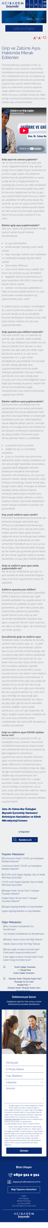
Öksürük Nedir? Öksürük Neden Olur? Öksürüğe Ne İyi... (24, 988)
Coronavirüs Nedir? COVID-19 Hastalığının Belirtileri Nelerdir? (22, 867)
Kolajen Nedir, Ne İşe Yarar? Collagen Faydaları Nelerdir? (19, 899)
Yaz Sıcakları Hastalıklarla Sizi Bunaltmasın (23, 934)
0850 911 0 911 (26, 1175)
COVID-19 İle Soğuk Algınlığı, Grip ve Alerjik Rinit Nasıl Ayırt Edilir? (22, 883)
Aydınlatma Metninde (12, 1119)
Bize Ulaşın (24, 1167)
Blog (37, 19)
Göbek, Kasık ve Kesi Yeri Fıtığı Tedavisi (21, 944)
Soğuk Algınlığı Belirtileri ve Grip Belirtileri (21, 911)
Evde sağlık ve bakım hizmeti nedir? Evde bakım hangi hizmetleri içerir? (23, 958)
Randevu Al (25, 839)
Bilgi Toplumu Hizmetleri (24, 1189)
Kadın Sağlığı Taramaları (24, 971)
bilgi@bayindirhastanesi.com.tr (26, 1182)
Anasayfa (29, 19)
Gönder (24, 1150)
